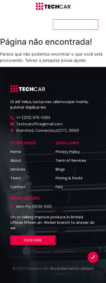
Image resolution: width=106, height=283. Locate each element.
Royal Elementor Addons (72, 268)
